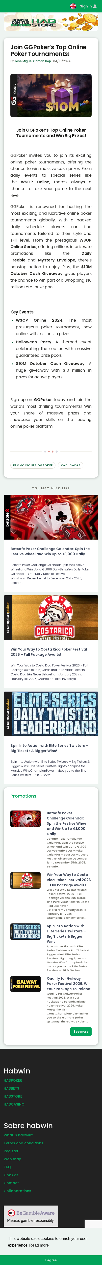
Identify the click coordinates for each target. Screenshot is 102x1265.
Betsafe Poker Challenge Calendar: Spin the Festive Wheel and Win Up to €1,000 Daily (50, 551)
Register (11, 1151)
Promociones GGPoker (33, 465)
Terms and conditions (23, 1143)
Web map (12, 1159)
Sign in (86, 6)
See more (81, 1031)
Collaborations (17, 1190)
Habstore (13, 1096)
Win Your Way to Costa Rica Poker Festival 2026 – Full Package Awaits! (49, 652)
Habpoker (13, 1080)
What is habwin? (18, 1135)
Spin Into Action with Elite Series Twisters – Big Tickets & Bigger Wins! (49, 748)
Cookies (11, 1174)
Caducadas (70, 465)
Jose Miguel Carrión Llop (33, 61)
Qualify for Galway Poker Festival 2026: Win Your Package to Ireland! (69, 983)
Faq (7, 1166)
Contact (11, 1182)
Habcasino (14, 1104)
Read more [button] (39, 1245)
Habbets (11, 1088)
